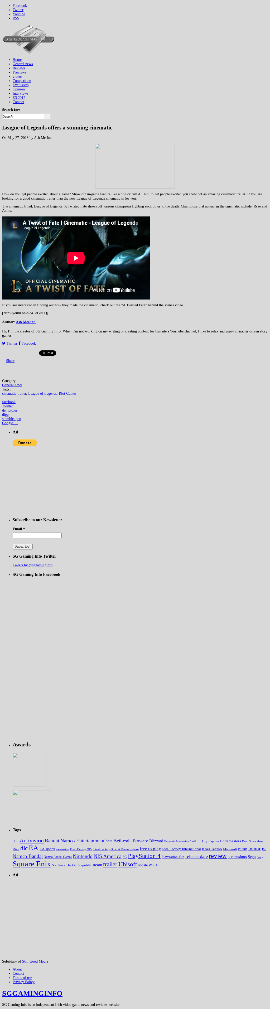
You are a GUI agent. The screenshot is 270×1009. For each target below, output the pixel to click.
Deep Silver (249, 841)
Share (10, 361)
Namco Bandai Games (58, 857)
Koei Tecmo (212, 849)
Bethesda (122, 840)
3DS (15, 841)
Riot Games (67, 393)
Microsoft (230, 849)
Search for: (11, 110)
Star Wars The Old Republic (71, 865)
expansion (62, 849)
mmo (242, 848)
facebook (9, 402)
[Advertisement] (172, 36)
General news (23, 64)
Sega (252, 856)
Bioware (140, 840)
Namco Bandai (28, 856)
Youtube (19, 14)
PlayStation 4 (144, 856)
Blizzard (156, 840)
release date (196, 856)
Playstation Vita (173, 857)
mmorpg (257, 848)
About (17, 969)
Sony (260, 857)
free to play (150, 848)
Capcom (214, 841)
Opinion (19, 89)
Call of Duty (199, 841)
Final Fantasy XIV (81, 849)
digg (5, 415)
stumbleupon (11, 419)
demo (260, 841)
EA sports (47, 849)
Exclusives (20, 85)
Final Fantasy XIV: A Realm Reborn (116, 849)
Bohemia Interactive (176, 841)
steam (97, 865)
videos (17, 77)
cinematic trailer (14, 393)
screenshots (237, 856)
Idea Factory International (181, 849)
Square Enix (32, 864)
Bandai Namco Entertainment (74, 840)
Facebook (20, 6)
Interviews (20, 93)
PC (125, 857)
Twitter (18, 10)
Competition (22, 81)
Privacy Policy (24, 982)
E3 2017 (19, 98)
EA (33, 848)
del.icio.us (9, 410)
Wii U (153, 865)
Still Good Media (35, 961)
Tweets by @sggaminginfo (32, 565)
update (143, 865)
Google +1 (10, 423)
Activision (32, 840)
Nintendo (83, 856)
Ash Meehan (26, 322)
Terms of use (22, 978)
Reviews (19, 68)
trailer (110, 864)
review (218, 855)
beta (108, 841)
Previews (19, 72)
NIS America (108, 856)
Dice (16, 849)
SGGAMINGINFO (32, 993)
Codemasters (230, 841)
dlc (24, 848)
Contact (18, 102)
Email (19, 529)
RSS (16, 18)
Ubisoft (127, 864)
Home (17, 60)
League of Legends (42, 393)
